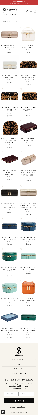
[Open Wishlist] (3, 412)
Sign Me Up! (19, 400)
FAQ (18, 364)
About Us (18, 369)
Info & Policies (18, 373)
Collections (18, 359)
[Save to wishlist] (2, 27)
